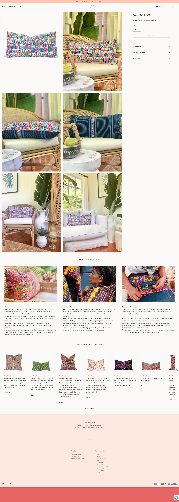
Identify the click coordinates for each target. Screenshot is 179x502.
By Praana (89, 484)
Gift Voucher (99, 464)
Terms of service (100, 468)
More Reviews (89, 408)
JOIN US (89, 439)
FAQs (97, 460)
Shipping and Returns (102, 466)
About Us (12, 6)
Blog (20, 6)
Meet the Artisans (101, 458)
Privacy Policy (100, 470)
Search (98, 472)
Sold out (151, 36)
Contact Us (99, 456)
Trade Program (100, 462)
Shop (3, 6)
